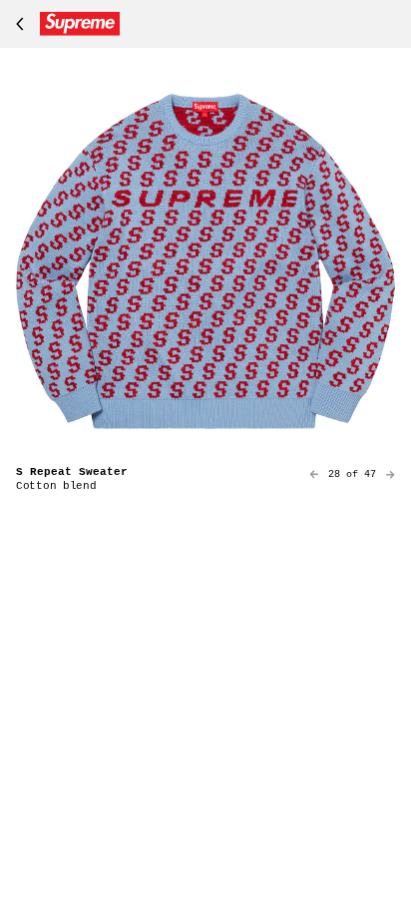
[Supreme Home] (64, 24)
